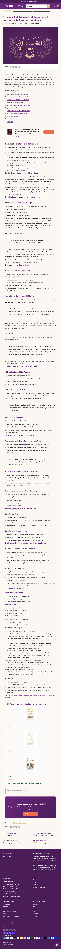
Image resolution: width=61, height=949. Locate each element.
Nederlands (6, 923)
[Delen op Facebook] (10, 67)
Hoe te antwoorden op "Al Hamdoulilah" (18, 110)
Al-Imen (35, 880)
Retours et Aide (7, 856)
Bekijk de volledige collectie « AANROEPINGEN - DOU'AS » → (25, 783)
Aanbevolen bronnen (13, 116)
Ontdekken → (49, 132)
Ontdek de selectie (30, 814)
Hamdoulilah (22, 823)
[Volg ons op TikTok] (15, 930)
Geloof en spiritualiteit (39, 695)
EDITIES (35, 904)
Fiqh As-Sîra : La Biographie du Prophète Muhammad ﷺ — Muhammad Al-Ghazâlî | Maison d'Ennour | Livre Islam (27, 131)
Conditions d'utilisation (9, 893)
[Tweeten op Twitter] (16, 67)
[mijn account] (54, 6)
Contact (35, 884)
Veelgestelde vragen (13, 119)
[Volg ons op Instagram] (7, 930)
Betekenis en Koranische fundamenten (18, 99)
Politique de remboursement (11, 884)
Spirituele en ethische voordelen (16, 108)
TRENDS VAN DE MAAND (40, 909)
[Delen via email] (19, 67)
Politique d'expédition (9, 891)
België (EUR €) (17, 923)
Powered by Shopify (8, 944)
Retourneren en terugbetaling (11, 916)
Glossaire (5, 23)
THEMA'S (35, 906)
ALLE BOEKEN (37, 916)
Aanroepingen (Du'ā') (16, 695)
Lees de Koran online (39, 887)
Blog (34, 882)
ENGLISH (35, 914)
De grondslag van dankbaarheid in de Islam (19, 97)
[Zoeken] (48, 6)
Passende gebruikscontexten (15, 102)
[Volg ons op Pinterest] (10, 930)
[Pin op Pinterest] (13, 67)
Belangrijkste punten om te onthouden (18, 94)
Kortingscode (6, 904)
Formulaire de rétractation (10, 886)
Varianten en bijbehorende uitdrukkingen (18, 105)
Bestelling (5, 906)
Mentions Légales (8, 881)
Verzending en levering (9, 911)
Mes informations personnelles (11, 896)
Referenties (10, 121)
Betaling (5, 914)
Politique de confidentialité (10, 889)
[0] (57, 6)
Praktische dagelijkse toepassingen (17, 113)
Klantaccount (6, 909)
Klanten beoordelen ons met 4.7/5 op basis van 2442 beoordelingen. (31, 11)
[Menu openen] (3, 6)
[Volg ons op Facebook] (4, 930)
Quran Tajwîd (28, 695)
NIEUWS (35, 911)
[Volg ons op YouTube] (12, 930)
